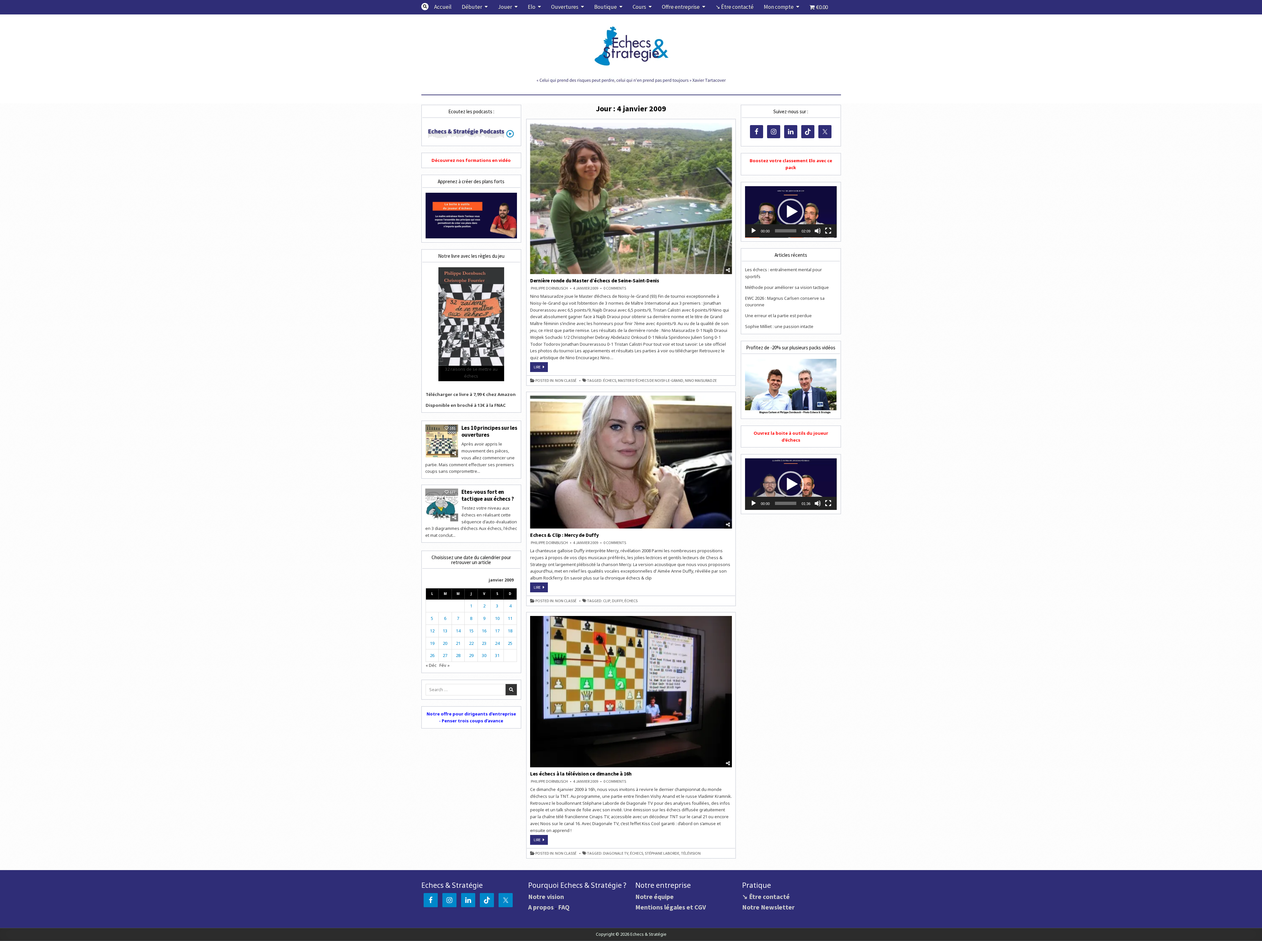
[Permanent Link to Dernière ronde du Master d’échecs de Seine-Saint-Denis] (631, 198)
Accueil (443, 7)
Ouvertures (564, 7)
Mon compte (779, 7)
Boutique (605, 7)
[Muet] (817, 231)
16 (484, 631)
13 (445, 631)
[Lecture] (753, 231)
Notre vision (546, 896)
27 (445, 655)
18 (510, 631)
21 (458, 643)
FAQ (564, 907)
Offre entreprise (681, 7)
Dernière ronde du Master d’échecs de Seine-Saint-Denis (594, 280)
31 (497, 655)
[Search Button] (425, 6)
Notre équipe (654, 896)
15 (471, 631)
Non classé (565, 381)
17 (497, 631)
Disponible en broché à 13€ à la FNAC (466, 405)
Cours (639, 7)
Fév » (444, 665)
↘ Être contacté (734, 7)
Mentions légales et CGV (670, 907)
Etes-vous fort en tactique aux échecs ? (487, 495)
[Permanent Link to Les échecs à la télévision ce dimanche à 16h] (631, 691)
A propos (541, 907)
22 (471, 643)
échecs (609, 381)
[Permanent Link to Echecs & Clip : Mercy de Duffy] (631, 462)
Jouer (505, 7)
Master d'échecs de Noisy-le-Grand (650, 381)
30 (484, 655)
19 (432, 643)
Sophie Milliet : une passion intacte (779, 326)
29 (471, 655)
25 (510, 643)
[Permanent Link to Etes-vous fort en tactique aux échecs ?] (441, 505)
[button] (791, 212)
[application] (790, 212)
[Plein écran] (828, 231)
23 (484, 643)
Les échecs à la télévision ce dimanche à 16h (581, 773)
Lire (541, 368)
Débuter (472, 7)
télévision (691, 853)
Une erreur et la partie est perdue (778, 315)
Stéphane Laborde (662, 853)
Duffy (617, 601)
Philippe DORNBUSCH (549, 288)
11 (510, 618)
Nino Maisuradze (701, 381)
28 (458, 655)
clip (606, 601)
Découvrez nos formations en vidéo (471, 160)
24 (497, 643)
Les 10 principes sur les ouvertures (489, 431)
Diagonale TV (615, 853)
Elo (531, 7)
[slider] (785, 230)
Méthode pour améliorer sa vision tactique (787, 287)
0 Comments (614, 288)
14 (458, 631)
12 (432, 631)
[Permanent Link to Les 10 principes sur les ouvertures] (441, 441)
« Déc (431, 665)
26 (432, 655)
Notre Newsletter (768, 907)
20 (445, 643)
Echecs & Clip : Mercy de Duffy (564, 535)
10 (497, 618)
